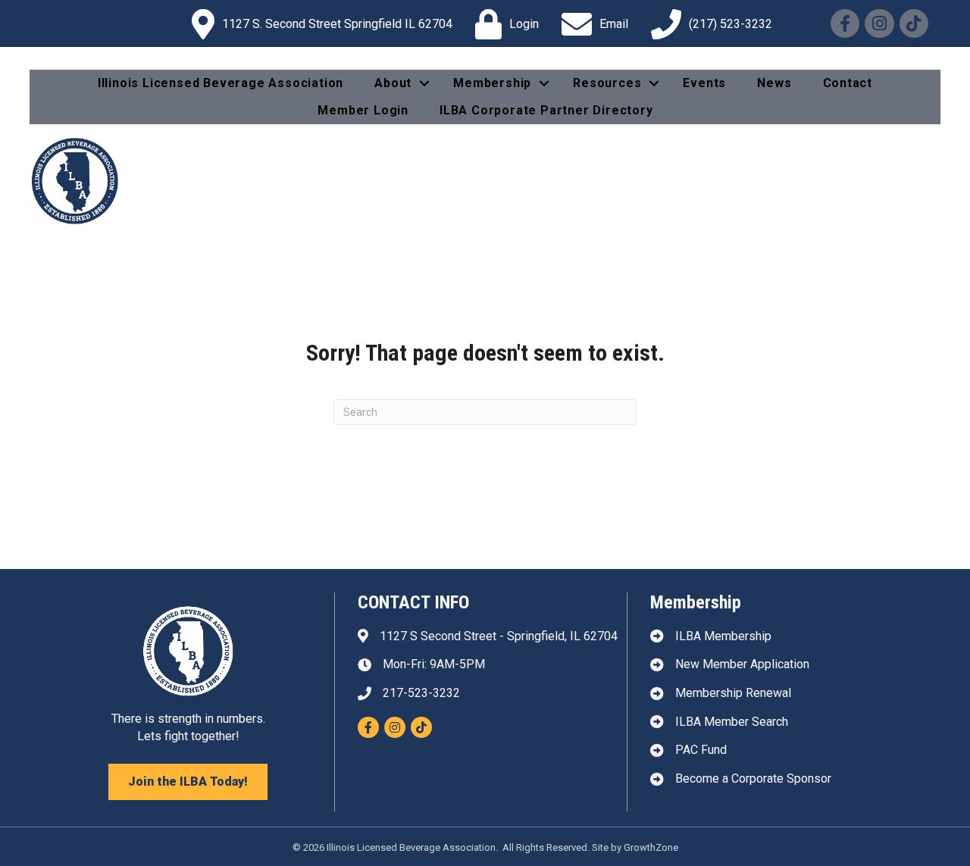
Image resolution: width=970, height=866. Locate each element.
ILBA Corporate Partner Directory (546, 110)
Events (704, 83)
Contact (848, 83)
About (392, 83)
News (774, 83)
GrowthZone (651, 847)
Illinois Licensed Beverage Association (220, 83)
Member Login (363, 110)
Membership (492, 83)
